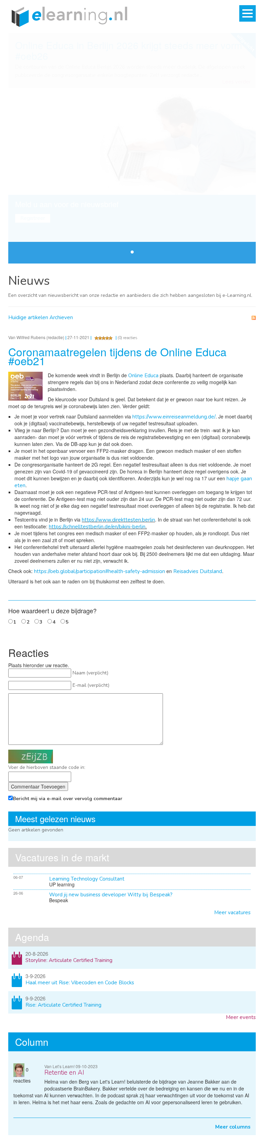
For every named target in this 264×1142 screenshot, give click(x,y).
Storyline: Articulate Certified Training (68, 960)
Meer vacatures (232, 912)
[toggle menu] (247, 13)
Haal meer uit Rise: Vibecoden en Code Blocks (79, 982)
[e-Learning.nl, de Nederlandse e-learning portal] (67, 16)
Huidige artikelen (28, 317)
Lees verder (236, 82)
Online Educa (143, 375)
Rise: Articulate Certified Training (63, 1004)
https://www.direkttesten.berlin (118, 519)
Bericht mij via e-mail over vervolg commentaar (67, 798)
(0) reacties (128, 337)
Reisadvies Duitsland (197, 571)
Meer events (241, 1017)
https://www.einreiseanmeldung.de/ (174, 416)
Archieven (61, 317)
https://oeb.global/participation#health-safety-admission (99, 571)
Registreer (32, 218)
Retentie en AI (64, 1072)
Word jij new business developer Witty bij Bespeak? (111, 894)
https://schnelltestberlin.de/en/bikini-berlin (97, 526)
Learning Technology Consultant (86, 878)
